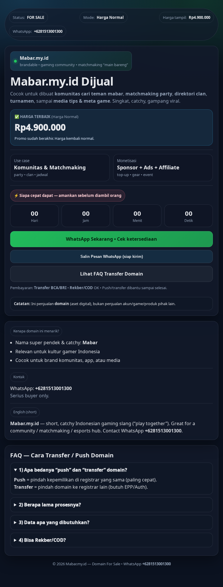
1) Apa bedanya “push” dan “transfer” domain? (73, 470)
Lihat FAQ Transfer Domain (111, 274)
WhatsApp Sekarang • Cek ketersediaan (111, 239)
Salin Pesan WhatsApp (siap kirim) (111, 256)
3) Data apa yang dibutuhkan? (54, 522)
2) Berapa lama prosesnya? (50, 504)
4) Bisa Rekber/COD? (42, 540)
